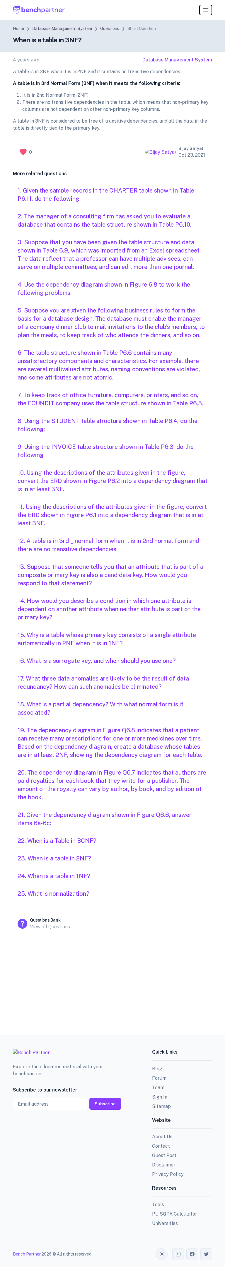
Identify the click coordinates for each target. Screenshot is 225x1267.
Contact (161, 1146)
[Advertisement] (112, 984)
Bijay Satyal (190, 148)
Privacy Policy (168, 1174)
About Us (162, 1136)
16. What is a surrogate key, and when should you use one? (97, 660)
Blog (157, 1069)
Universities (165, 1223)
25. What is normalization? (53, 893)
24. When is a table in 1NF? (54, 876)
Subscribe (105, 1103)
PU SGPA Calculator (174, 1214)
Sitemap (161, 1106)
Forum (159, 1078)
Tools (158, 1204)
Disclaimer (163, 1165)
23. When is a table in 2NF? (54, 858)
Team (158, 1087)
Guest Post (164, 1155)
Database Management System (177, 60)
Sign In (159, 1097)
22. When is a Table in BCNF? (57, 840)
